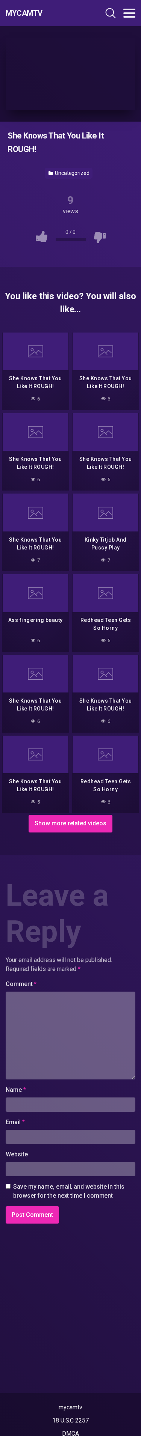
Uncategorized (71, 173)
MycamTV (24, 13)
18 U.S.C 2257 (70, 1420)
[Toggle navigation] (129, 13)
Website (16, 1154)
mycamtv (70, 1407)
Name (16, 1089)
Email (15, 1122)
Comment (21, 983)
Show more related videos (70, 823)
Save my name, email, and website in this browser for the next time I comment (68, 1191)
